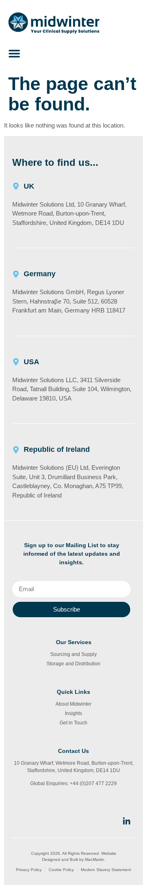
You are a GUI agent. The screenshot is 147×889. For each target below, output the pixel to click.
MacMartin (94, 859)
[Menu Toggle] (14, 53)
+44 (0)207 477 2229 (93, 783)
